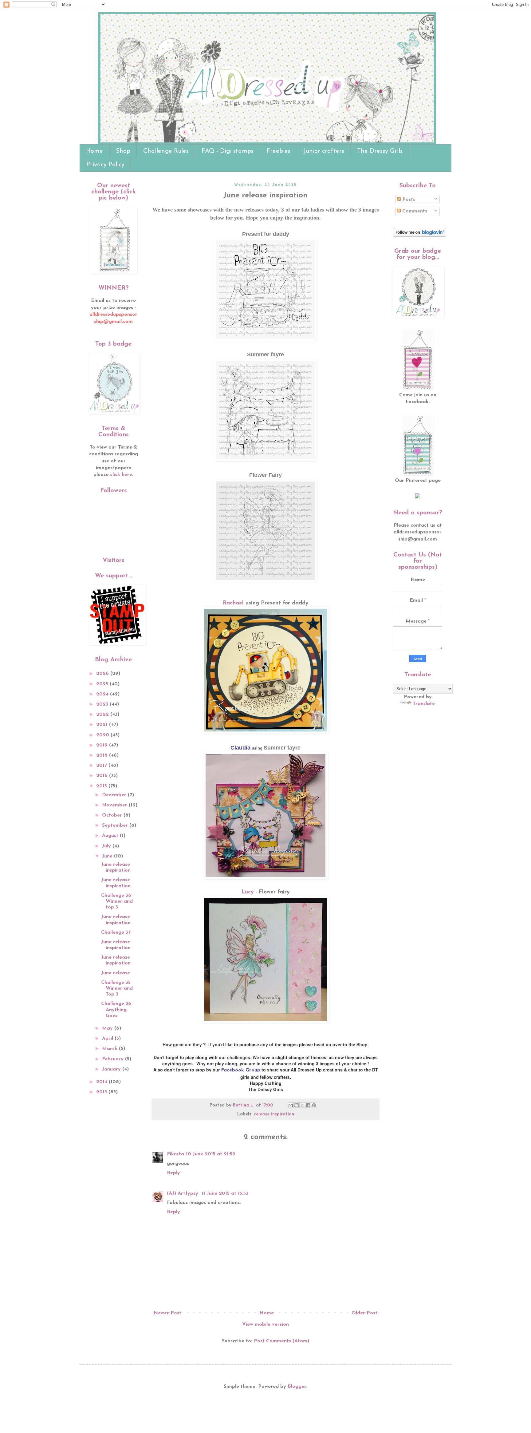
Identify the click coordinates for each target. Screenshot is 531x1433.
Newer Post (167, 1313)
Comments (414, 211)
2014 (102, 1081)
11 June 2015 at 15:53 (225, 1193)
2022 (103, 714)
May (108, 1028)
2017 (102, 765)
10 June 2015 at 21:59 (210, 1154)
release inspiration (274, 1114)
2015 (102, 786)
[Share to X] (302, 1105)
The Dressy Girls (380, 151)
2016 (102, 775)
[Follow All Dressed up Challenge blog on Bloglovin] (419, 235)
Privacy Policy (105, 165)
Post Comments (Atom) (281, 1341)
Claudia (240, 748)
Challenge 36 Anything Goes (116, 1009)
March (110, 1048)
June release (115, 973)
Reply (173, 1172)
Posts (408, 199)
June (108, 856)
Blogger (297, 1386)
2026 (103, 673)
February (113, 1059)
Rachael (233, 603)
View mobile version (265, 1324)
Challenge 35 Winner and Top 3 (117, 988)
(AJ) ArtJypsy (183, 1193)
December (115, 795)
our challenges (234, 1057)
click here (121, 474)
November (115, 805)
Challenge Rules (166, 151)
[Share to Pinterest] (314, 1105)
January (112, 1069)
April (108, 1038)
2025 (103, 684)
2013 (102, 1092)
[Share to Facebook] (308, 1105)
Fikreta (175, 1154)
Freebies (278, 151)
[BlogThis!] (296, 1105)
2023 (103, 704)
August (111, 835)
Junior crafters (323, 151)
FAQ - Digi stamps (228, 151)
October (113, 815)
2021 (102, 724)
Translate (424, 703)
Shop (123, 151)
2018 (102, 755)
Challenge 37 (116, 932)
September (115, 825)
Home (94, 151)
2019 (102, 745)
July (107, 846)
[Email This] (291, 1105)
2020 (103, 735)
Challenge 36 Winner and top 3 (117, 901)
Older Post (364, 1313)
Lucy (248, 892)
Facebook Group (240, 1070)
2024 (103, 694)
